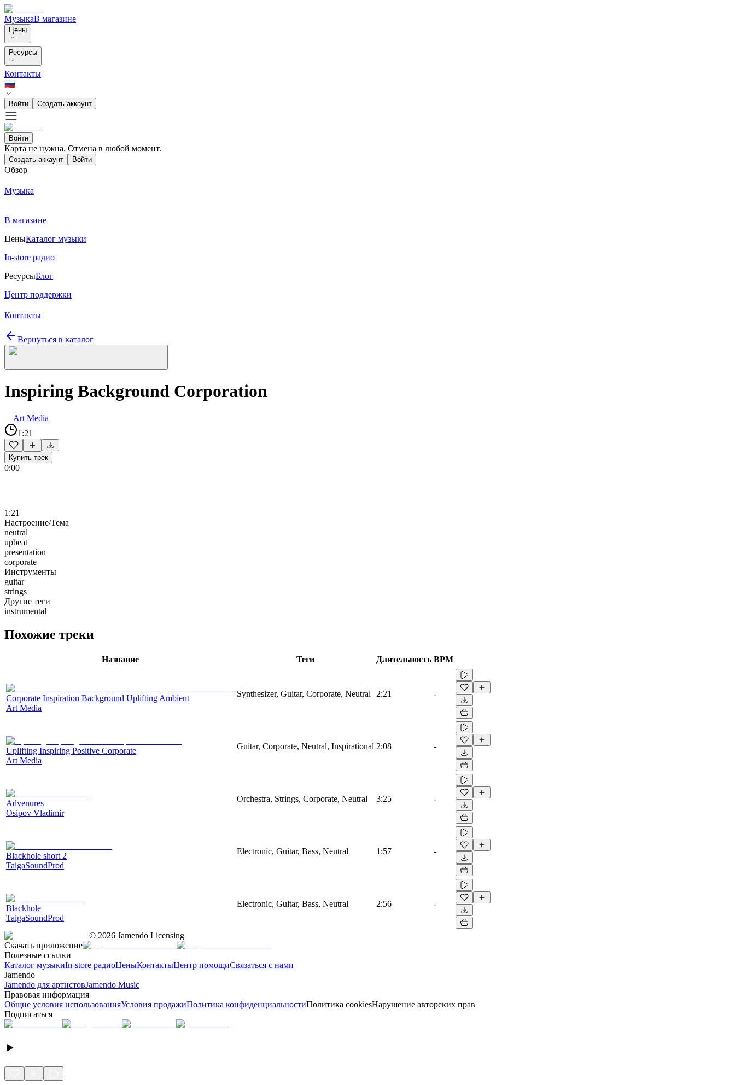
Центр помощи (201, 965)
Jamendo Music (112, 984)
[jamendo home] (23, 9)
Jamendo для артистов (44, 984)
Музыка (19, 19)
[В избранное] (13, 445)
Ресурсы (23, 52)
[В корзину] (464, 713)
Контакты (22, 73)
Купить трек (28, 457)
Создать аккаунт (64, 104)
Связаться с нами (262, 965)
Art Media (31, 418)
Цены (18, 30)
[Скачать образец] (50, 445)
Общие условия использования (62, 1004)
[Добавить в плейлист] (32, 445)
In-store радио (90, 965)
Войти (18, 104)
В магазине (55, 19)
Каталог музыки (34, 965)
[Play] (86, 357)
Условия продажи (153, 1004)
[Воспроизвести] (464, 675)
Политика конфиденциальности (246, 1004)
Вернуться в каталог (55, 339)
